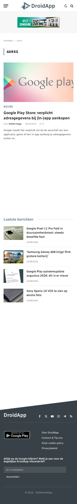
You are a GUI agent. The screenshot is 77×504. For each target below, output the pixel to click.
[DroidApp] (38, 6)
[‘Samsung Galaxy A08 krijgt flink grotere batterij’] (13, 256)
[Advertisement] (38, 183)
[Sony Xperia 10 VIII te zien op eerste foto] (13, 295)
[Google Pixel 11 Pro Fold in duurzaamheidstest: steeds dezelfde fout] (13, 233)
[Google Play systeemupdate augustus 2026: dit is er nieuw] (13, 276)
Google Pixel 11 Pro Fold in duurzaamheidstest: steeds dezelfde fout (45, 232)
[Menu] (6, 6)
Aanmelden (12, 476)
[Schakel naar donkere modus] (65, 6)
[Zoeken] (71, 6)
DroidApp (8, 40)
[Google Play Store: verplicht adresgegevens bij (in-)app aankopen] (38, 82)
